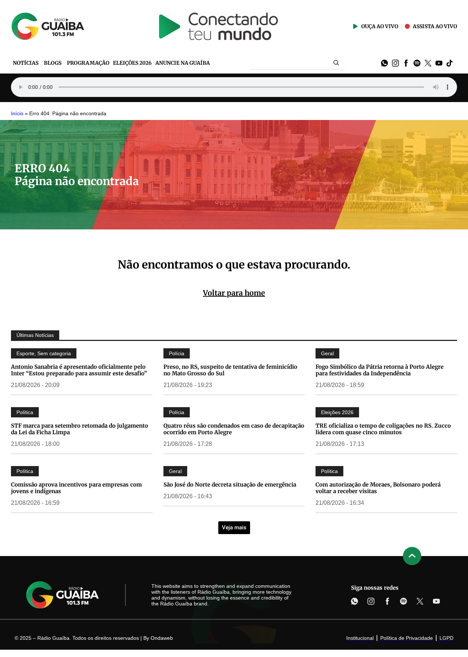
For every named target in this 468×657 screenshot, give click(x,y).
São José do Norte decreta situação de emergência (229, 484)
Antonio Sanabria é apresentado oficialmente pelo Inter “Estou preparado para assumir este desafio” (79, 370)
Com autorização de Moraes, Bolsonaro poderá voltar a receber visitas (378, 488)
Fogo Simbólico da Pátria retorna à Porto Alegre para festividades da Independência (380, 370)
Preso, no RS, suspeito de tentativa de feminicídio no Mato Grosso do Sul (230, 370)
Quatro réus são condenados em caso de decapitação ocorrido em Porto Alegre (233, 429)
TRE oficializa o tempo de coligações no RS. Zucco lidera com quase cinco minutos (383, 429)
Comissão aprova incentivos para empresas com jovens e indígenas (76, 488)
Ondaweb (162, 638)
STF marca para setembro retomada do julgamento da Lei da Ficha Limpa (79, 429)
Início (17, 113)
